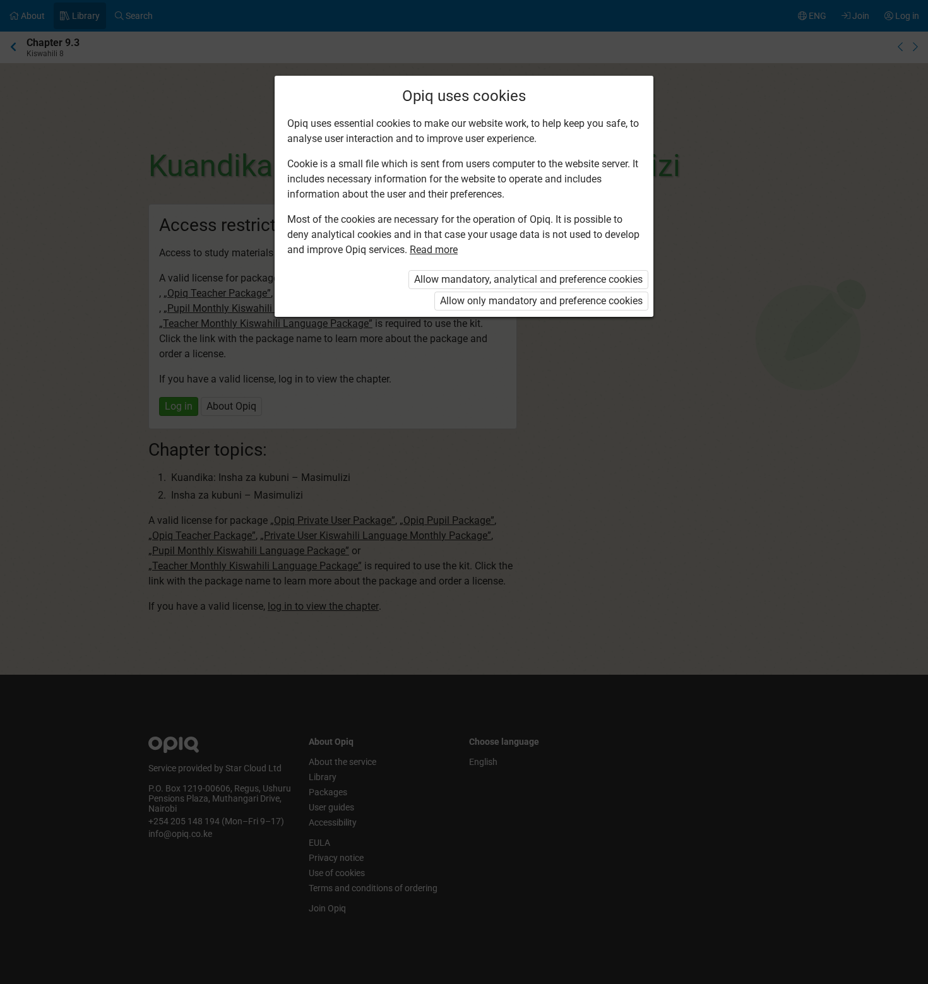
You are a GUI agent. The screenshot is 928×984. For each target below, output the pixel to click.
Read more (434, 250)
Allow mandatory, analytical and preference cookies (528, 279)
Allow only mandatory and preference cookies (541, 301)
